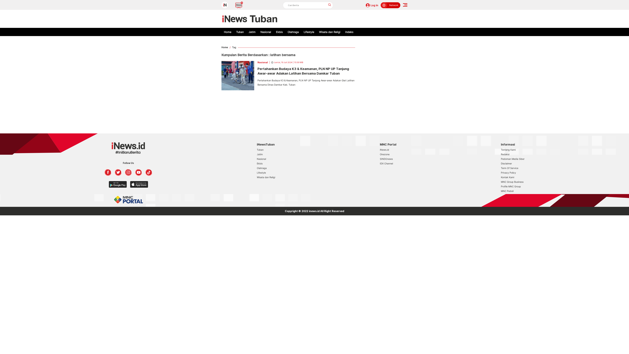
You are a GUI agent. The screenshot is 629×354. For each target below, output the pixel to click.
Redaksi (505, 154)
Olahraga (293, 32)
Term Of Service (509, 168)
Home (227, 32)
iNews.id (384, 149)
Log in (374, 5)
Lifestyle (309, 32)
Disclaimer (506, 163)
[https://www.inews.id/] (249, 18)
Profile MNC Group (511, 186)
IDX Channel (386, 163)
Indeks (349, 32)
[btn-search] (329, 5)
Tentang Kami (508, 149)
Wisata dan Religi (329, 32)
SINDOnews (386, 158)
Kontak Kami (507, 177)
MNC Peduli (507, 191)
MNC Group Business (512, 181)
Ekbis (279, 32)
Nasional (265, 32)
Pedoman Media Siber (512, 158)
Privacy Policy (508, 172)
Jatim (252, 32)
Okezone (385, 154)
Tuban (240, 32)
